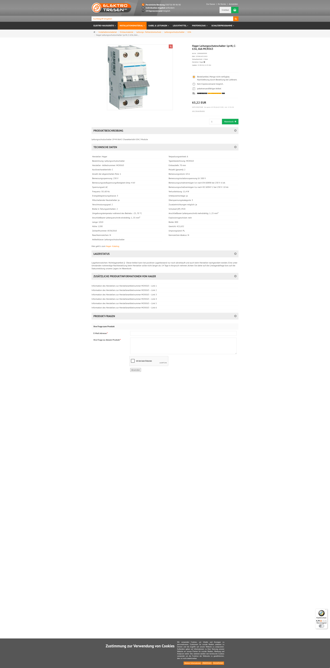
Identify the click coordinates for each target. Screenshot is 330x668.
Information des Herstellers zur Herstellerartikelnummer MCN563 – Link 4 (124, 299)
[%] (140, 109)
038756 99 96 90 (163, 4)
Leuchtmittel (180, 25)
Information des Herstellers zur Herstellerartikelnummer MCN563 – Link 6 (124, 307)
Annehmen (218, 663)
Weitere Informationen (192, 663)
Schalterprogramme (222, 25)
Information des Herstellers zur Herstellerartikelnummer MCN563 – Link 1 (124, 285)
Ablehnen (207, 663)
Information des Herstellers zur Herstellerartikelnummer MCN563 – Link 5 (124, 303)
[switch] (321, 625)
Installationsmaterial (131, 25)
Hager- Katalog (112, 246)
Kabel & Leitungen (158, 25)
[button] (204, 62)
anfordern (160, 7)
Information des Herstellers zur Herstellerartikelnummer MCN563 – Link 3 (124, 294)
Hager (201, 62)
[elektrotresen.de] (111, 7)
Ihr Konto (222, 4)
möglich (158, 11)
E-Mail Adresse (100, 333)
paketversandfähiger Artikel (209, 88)
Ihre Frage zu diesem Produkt (107, 340)
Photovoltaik (199, 25)
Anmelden (233, 4)
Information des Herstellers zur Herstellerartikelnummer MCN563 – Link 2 (124, 290)
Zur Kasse (210, 4)
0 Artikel (225, 10)
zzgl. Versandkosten (198, 111)
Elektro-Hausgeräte (103, 25)
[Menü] (325, 610)
